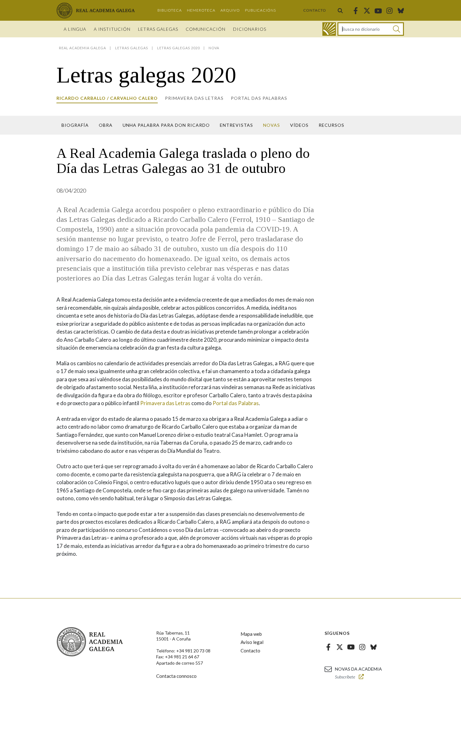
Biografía (75, 125)
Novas (271, 125)
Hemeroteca (201, 10)
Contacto (314, 10)
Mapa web (251, 634)
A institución (112, 29)
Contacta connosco (176, 676)
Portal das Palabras (259, 98)
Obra (106, 125)
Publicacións (260, 10)
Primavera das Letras (165, 403)
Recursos (331, 125)
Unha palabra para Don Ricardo (166, 125)
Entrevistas (236, 125)
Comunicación (205, 29)
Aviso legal (252, 642)
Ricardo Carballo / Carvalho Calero (107, 98)
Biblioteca (169, 10)
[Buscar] (340, 10)
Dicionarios (249, 29)
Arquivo (230, 10)
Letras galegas (158, 29)
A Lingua (75, 29)
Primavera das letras (194, 98)
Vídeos (299, 125)
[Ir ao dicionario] (329, 29)
